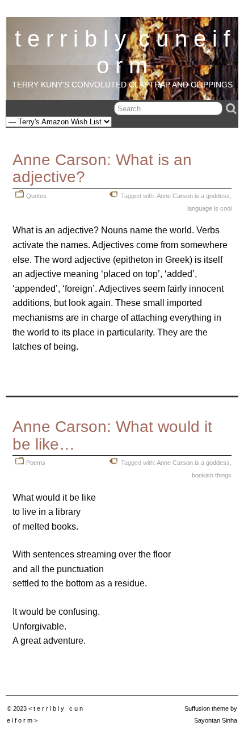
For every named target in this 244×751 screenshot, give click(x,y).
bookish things (212, 475)
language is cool (209, 208)
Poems (35, 462)
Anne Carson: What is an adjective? (102, 168)
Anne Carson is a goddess (193, 195)
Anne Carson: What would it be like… (112, 435)
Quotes (36, 195)
